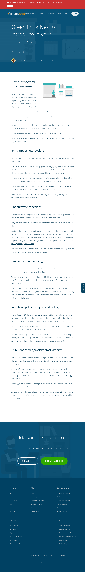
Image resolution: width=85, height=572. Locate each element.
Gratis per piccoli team (63, 511)
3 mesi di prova (14, 508)
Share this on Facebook (16, 51)
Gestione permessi (62, 508)
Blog (11, 533)
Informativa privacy (64, 529)
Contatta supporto (36, 511)
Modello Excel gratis (15, 544)
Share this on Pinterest (23, 51)
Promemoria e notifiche (63, 504)
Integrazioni (13, 529)
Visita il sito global (64, 544)
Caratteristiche (29, 14)
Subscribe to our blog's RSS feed (27, 51)
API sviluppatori (14, 525)
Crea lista (28, 461)
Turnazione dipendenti (63, 493)
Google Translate (57, 2)
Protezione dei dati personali (67, 536)
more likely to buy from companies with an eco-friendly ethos (45, 318)
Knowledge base (35, 497)
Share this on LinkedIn (19, 51)
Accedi (66, 14)
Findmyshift (19, 555)
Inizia (75, 14)
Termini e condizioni (65, 525)
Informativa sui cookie (65, 533)
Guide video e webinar (37, 500)
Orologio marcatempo (16, 536)
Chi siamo (12, 511)
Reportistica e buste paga (64, 500)
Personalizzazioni (14, 540)
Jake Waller (30, 61)
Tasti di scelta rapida (36, 504)
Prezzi (41, 14)
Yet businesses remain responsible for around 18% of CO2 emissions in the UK (40, 112)
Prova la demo (54, 461)
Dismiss (10, 6)
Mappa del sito (63, 540)
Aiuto (50, 14)
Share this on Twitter (12, 51)
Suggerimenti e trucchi (37, 508)
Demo (59, 14)
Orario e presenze (62, 497)
